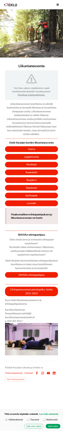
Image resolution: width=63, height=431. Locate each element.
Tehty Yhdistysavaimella (15, 379)
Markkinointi (52, 419)
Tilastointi (34, 419)
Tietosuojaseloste (13, 373)
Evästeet (29, 373)
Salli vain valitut (33, 426)
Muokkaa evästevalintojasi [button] (31, 95)
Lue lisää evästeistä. (49, 414)
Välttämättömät (15, 419)
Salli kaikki (53, 426)
